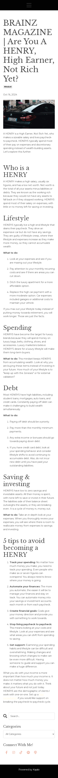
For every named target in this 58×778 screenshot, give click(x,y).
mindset (7, 87)
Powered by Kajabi (29, 769)
